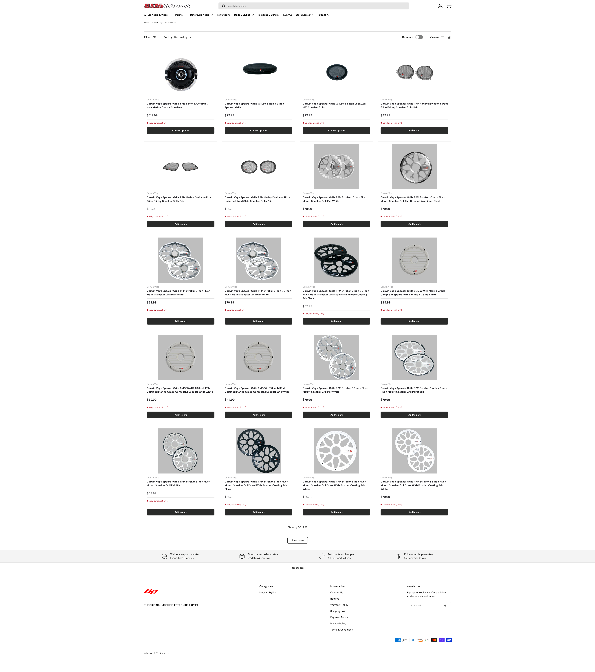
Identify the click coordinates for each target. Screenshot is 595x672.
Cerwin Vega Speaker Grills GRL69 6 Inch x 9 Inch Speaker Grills (254, 105)
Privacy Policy (338, 623)
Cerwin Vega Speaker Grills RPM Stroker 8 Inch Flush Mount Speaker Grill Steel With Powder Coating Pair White (334, 485)
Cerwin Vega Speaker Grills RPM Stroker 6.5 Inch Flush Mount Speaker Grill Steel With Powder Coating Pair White (413, 485)
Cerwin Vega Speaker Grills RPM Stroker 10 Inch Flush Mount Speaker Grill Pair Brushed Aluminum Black (413, 199)
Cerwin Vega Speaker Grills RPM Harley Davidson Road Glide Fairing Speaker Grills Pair (179, 199)
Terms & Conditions (341, 629)
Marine (179, 15)
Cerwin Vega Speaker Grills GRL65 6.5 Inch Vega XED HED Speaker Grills (334, 105)
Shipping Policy (339, 611)
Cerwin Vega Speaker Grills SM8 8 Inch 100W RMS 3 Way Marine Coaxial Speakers (178, 105)
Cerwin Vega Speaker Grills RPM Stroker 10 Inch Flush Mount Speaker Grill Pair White (335, 199)
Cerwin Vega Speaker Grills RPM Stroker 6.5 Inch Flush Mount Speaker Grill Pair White (335, 389)
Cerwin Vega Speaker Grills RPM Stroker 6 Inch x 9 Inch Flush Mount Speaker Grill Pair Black (414, 389)
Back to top (297, 567)
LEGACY (287, 15)
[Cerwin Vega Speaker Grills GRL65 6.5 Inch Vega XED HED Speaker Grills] (336, 73)
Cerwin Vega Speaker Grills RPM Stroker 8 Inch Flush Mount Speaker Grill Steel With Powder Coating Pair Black (256, 485)
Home (146, 23)
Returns (334, 598)
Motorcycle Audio (199, 15)
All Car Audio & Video (156, 15)
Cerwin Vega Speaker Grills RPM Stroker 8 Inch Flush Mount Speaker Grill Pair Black (178, 483)
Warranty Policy (339, 605)
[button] (449, 5)
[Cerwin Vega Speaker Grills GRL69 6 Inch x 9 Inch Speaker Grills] (258, 73)
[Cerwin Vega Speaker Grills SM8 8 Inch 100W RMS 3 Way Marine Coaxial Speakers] (180, 73)
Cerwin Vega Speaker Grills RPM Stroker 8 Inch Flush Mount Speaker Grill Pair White (178, 292)
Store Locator (303, 15)
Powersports (223, 15)
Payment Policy (339, 617)
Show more (298, 540)
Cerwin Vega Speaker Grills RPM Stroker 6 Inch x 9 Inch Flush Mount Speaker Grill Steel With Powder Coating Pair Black (336, 294)
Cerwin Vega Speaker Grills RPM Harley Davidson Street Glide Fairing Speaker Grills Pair (414, 105)
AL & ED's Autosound (160, 653)
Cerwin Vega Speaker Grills (164, 23)
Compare (407, 37)
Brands (322, 15)
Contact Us (336, 592)
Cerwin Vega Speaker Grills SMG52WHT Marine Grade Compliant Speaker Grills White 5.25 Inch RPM (413, 292)
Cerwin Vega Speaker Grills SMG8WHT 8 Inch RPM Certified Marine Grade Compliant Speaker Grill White (257, 389)
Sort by (168, 37)
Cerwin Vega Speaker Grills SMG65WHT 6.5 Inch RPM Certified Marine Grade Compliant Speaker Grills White (180, 389)
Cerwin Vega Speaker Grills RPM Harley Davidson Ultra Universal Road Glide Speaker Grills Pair (257, 199)
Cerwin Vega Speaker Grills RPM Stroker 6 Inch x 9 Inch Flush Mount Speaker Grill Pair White (258, 292)
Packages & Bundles (269, 15)
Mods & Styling (242, 15)
